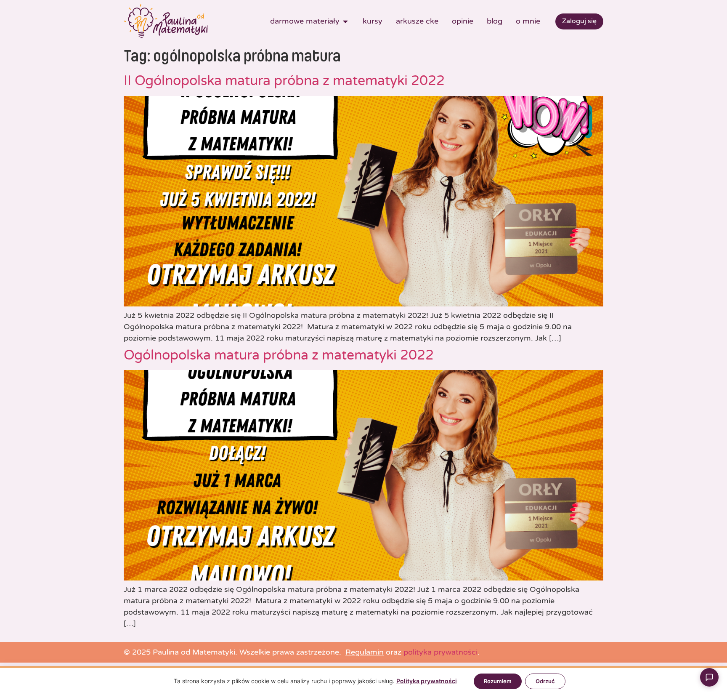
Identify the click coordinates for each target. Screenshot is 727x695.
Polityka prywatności (426, 680)
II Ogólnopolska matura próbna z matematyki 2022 (284, 81)
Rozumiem (498, 681)
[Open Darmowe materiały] (345, 21)
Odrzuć (545, 681)
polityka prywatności (440, 652)
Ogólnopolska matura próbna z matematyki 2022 (279, 355)
